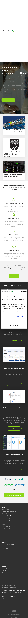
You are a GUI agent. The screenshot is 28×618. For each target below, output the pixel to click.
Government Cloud (6, 548)
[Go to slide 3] (14, 489)
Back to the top (14, 617)
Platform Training (5, 518)
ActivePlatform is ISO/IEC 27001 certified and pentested (13, 154)
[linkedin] (15, 611)
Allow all (14, 321)
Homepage (4, 507)
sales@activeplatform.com (15, 592)
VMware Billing (5, 514)
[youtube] (13, 611)
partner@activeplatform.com (9, 599)
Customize (13, 325)
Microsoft (3, 572)
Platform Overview (6, 509)
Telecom (3, 546)
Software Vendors (5, 550)
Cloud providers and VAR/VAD (14, 203)
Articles (3, 539)
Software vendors (14, 250)
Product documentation (7, 537)
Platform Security (5, 520)
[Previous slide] (0, 482)
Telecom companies (14, 218)
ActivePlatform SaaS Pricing (8, 526)
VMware (3, 570)
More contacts (5, 603)
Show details (19, 316)
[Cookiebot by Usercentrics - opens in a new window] (20, 292)
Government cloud (14, 234)
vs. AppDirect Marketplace (8, 585)
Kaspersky (4, 568)
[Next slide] (27, 482)
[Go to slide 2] (13, 489)
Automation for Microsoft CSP (8, 511)
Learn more (14, 340)
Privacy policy (4, 563)
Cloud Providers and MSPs (8, 544)
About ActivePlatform (6, 561)
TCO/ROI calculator (6, 528)
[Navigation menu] (25, 31)
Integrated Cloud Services (7, 516)
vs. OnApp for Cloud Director (8, 587)
